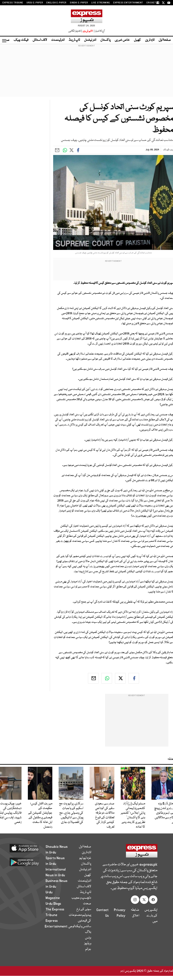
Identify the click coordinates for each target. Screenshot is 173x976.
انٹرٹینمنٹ (58, 40)
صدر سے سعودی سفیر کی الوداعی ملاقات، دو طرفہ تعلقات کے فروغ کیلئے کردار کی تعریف (104, 815)
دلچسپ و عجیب (81, 898)
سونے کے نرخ (83, 909)
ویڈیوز (87, 943)
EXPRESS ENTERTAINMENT (128, 2)
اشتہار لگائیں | (75, 31)
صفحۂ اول (165, 40)
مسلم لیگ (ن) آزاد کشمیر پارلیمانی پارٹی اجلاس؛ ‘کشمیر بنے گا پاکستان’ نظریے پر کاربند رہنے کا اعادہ (133, 815)
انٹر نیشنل (90, 40)
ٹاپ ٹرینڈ (74, 40)
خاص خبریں (122, 40)
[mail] (93, 678)
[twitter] (120, 678)
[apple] (27, 848)
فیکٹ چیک (21, 40)
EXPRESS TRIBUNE (13, 2)
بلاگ (88, 932)
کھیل (137, 40)
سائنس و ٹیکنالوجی (79, 926)
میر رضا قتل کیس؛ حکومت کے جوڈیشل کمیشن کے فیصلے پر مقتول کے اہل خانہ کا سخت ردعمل (40, 815)
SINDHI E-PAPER (79, 2)
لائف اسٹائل (40, 40)
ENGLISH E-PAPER (56, 2)
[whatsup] (106, 678)
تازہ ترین (149, 40)
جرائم (88, 949)
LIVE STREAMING (100, 2)
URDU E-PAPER (35, 2)
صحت (87, 903)
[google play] (27, 862)
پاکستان (105, 40)
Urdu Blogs (53, 903)
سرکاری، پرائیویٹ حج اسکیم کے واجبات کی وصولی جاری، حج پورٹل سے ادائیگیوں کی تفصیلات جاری (71, 813)
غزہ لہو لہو (85, 858)
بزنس (88, 937)
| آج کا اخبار (99, 31)
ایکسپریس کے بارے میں (151, 915)
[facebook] (133, 678)
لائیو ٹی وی (88, 31)
